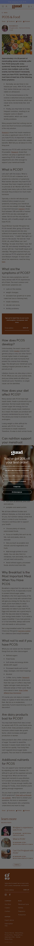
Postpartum (17, 486)
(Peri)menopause (17, 492)
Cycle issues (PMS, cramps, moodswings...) (17, 476)
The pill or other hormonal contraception (17, 470)
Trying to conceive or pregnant (17, 481)
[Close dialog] (32, 447)
